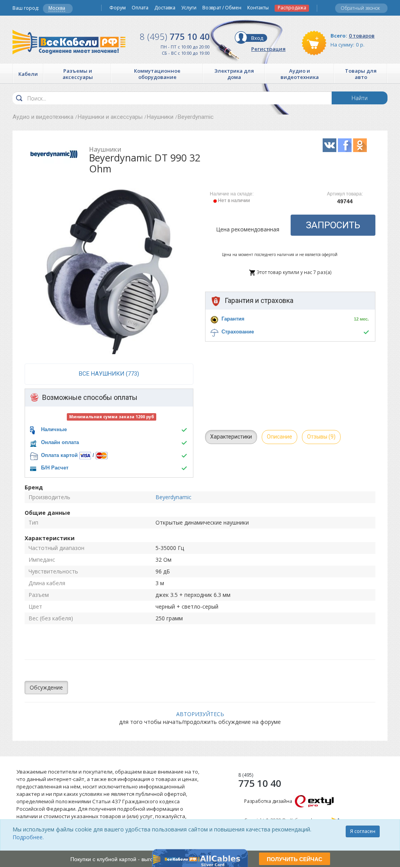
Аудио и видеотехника (42, 116)
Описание (279, 437)
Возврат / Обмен (221, 8)
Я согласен (362, 831)
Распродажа (292, 8)
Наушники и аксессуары (110, 116)
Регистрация (268, 48)
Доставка (164, 8)
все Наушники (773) (109, 373)
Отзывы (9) (321, 437)
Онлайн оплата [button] (60, 442)
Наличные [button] (54, 429)
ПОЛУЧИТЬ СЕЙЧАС (294, 859)
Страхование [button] (237, 332)
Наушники (160, 116)
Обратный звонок (360, 8)
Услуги (188, 8)
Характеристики (231, 437)
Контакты (258, 8)
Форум (117, 8)
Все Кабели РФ (68, 42)
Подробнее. (28, 837)
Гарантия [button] (233, 319)
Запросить (333, 225)
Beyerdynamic (196, 116)
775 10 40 (175, 36)
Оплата (140, 8)
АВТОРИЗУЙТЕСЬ (200, 714)
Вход (257, 37)
